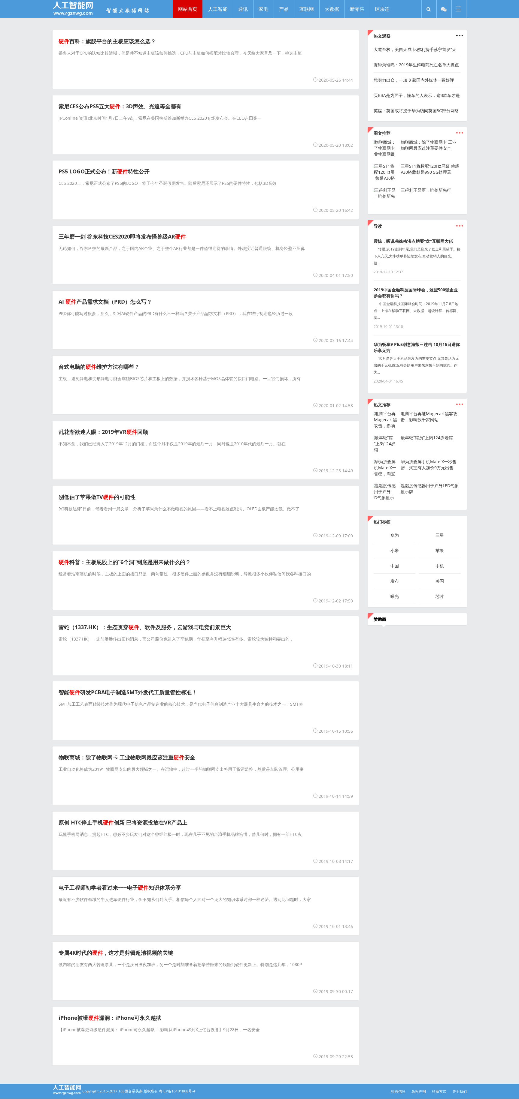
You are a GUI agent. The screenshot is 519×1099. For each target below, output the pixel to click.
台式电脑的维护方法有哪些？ (99, 366)
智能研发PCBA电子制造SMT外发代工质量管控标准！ (128, 692)
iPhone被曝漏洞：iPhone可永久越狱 (110, 1017)
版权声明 (418, 1091)
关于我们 (459, 1091)
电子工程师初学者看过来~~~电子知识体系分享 (120, 887)
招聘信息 (398, 1091)
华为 (394, 535)
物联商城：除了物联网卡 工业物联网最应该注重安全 (127, 757)
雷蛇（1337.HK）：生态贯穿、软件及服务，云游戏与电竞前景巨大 (145, 627)
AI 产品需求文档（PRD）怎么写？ (105, 301)
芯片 (440, 596)
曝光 (394, 596)
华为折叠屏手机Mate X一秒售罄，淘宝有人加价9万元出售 (429, 464)
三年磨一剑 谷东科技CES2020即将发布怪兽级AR (122, 236)
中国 (394, 566)
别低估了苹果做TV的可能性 (97, 496)
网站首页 (187, 9)
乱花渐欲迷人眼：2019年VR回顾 (103, 431)
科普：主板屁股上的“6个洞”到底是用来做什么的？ (125, 562)
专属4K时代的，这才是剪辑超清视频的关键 (116, 952)
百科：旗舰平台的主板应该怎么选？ (107, 41)
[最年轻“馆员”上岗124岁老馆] (386, 449)
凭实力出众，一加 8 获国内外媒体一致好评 (414, 80)
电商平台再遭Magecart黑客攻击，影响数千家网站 (429, 416)
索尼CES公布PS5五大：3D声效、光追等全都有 (120, 106)
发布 (394, 581)
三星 (440, 535)
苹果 (440, 550)
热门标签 (382, 521)
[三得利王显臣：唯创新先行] (386, 202)
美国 (440, 581)
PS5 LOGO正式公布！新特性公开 (104, 171)
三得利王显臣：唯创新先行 (426, 190)
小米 (394, 550)
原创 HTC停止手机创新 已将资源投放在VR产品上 (123, 822)
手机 (440, 566)
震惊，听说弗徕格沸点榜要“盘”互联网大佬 (413, 241)
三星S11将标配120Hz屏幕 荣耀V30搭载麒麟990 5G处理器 (430, 169)
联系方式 (439, 1091)
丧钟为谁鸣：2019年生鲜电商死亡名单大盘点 (416, 65)
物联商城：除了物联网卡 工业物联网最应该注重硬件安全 (429, 145)
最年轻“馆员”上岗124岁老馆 (427, 437)
